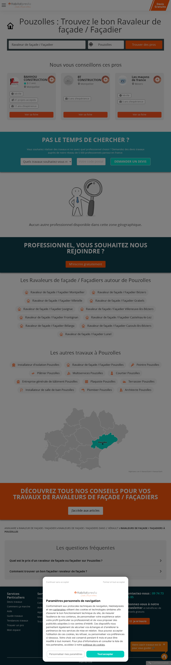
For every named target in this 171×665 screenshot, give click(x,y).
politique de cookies (94, 644)
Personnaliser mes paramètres (65, 654)
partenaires (59, 609)
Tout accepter (105, 654)
